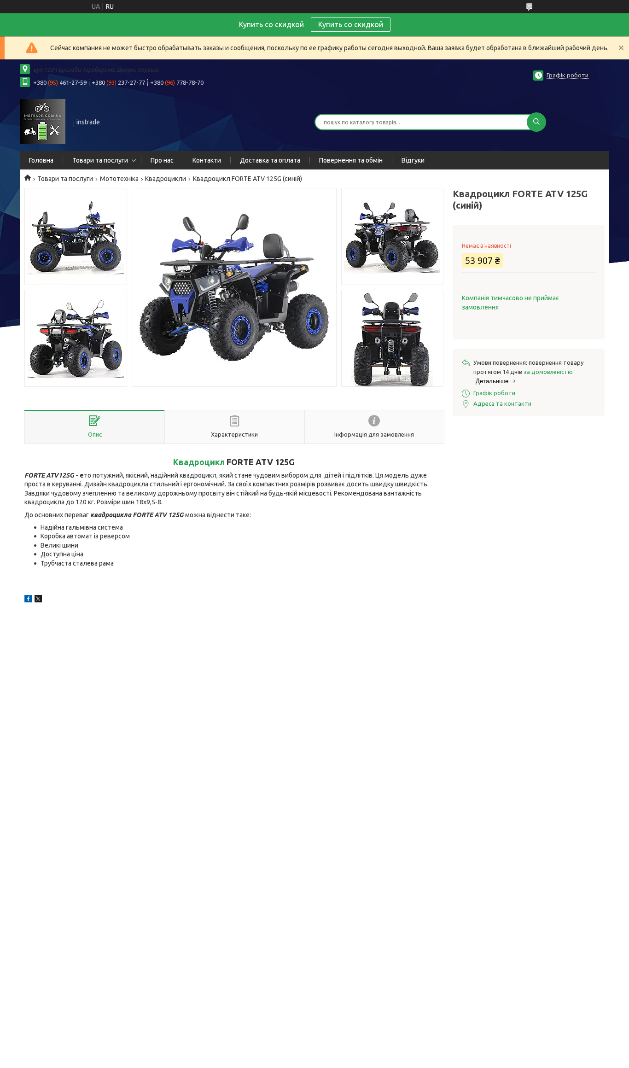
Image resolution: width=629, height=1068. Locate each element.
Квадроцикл (199, 462)
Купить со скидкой (350, 24)
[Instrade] (42, 121)
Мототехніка (119, 178)
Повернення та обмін (351, 160)
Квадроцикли (165, 178)
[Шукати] (536, 122)
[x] (38, 600)
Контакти (206, 160)
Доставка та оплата (270, 160)
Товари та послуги (100, 160)
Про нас (162, 160)
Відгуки (413, 160)
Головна (41, 160)
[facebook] (28, 600)
